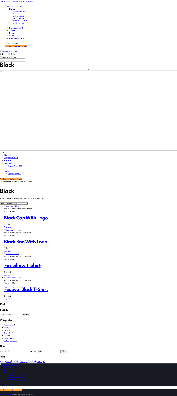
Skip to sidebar (17, 1)
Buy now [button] (7, 227)
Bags (6, 328)
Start (2, 182)
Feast (8, 362)
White (39, 362)
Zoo (44, 362)
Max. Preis (34, 351)
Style (6, 336)
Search (26, 315)
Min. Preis (3, 351)
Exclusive (7, 333)
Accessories (8, 325)
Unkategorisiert (10, 341)
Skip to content (5, 1)
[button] (18, 209)
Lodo (15, 361)
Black (3, 361)
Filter (64, 351)
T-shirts (32, 361)
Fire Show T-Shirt (22, 265)
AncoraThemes (5, 395)
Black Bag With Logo (25, 242)
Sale (21, 362)
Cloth (6, 330)
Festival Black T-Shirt (26, 289)
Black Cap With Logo (26, 218)
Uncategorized (9, 338)
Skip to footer (28, 1)
